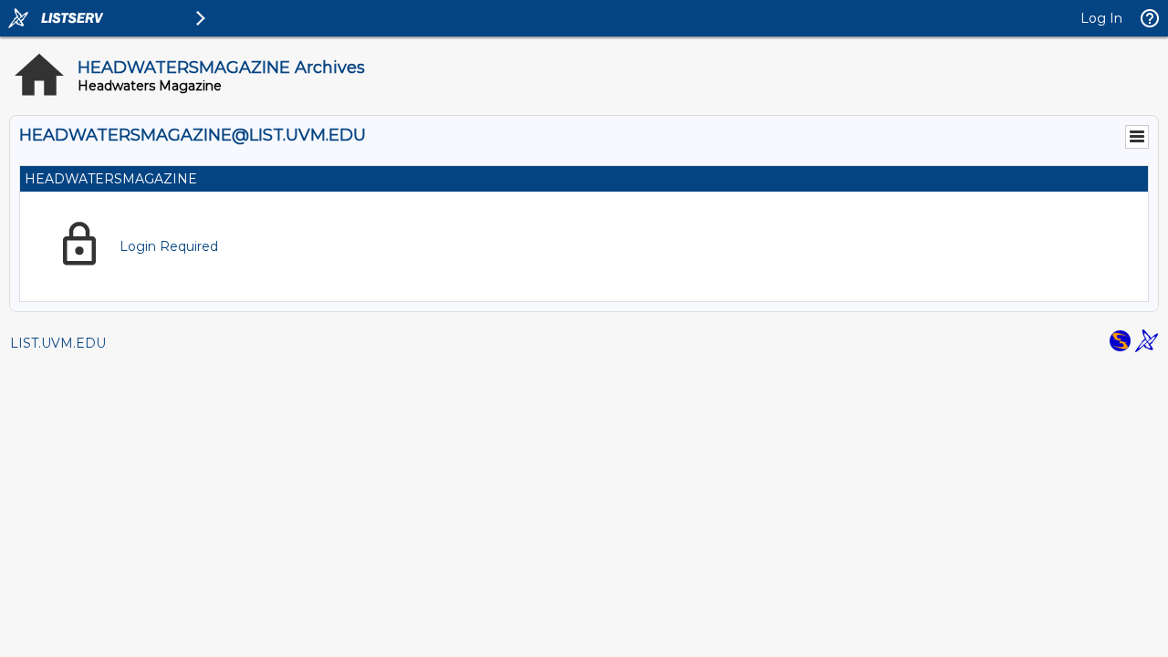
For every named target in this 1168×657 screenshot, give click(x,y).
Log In (1101, 18)
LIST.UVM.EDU (58, 343)
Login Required (169, 246)
